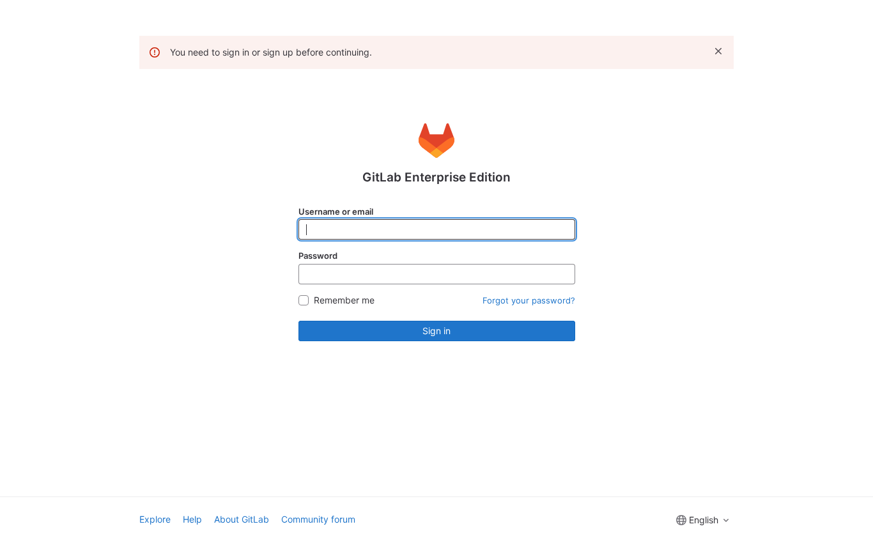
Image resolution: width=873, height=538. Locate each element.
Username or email (335, 211)
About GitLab (241, 519)
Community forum (318, 519)
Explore (155, 519)
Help (192, 519)
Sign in (436, 330)
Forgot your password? (529, 300)
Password (317, 255)
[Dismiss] (718, 51)
